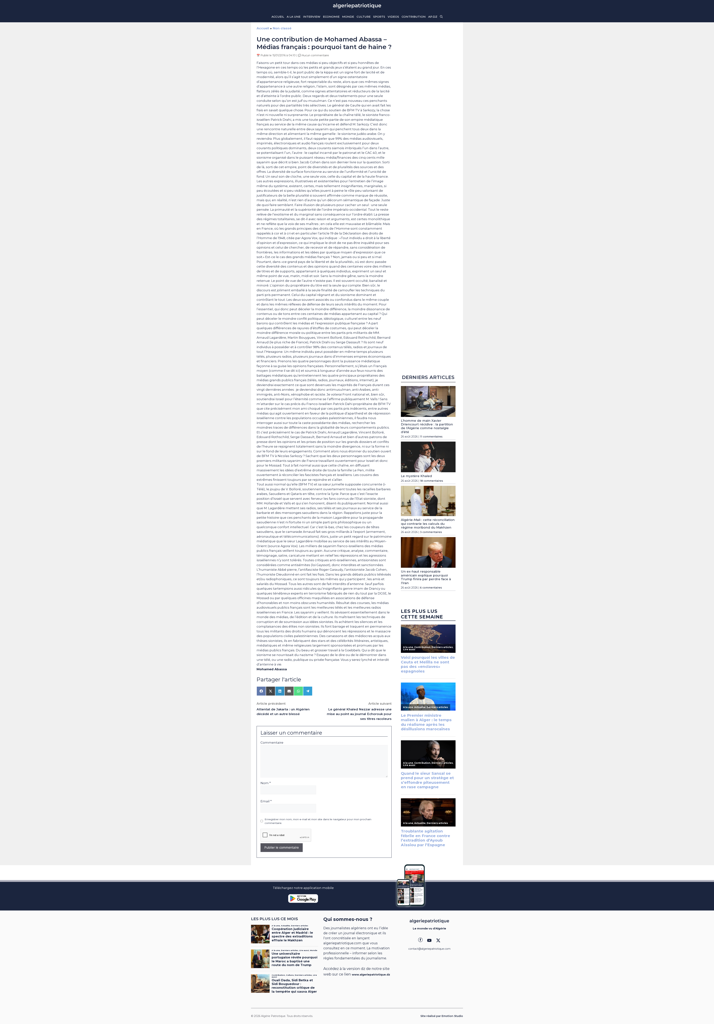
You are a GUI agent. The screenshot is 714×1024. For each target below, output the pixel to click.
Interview (311, 16)
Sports (379, 16)
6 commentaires (431, 587)
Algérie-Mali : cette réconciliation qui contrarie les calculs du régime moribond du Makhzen (428, 523)
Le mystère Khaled (416, 476)
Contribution (414, 16)
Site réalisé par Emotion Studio (441, 1016)
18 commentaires (431, 480)
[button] (441, 16)
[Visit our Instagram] (429, 940)
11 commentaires (431, 436)
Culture (364, 16)
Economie (331, 16)
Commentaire (271, 742)
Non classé (282, 28)
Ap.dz (432, 16)
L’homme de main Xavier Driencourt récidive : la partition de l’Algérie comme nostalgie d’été (427, 426)
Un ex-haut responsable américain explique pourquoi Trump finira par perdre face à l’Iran (426, 577)
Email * (266, 801)
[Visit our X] (438, 940)
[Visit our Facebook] (420, 940)
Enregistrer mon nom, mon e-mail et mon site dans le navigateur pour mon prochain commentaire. (318, 821)
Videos (393, 16)
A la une (293, 16)
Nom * (265, 783)
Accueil (277, 16)
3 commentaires (431, 532)
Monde (348, 16)
